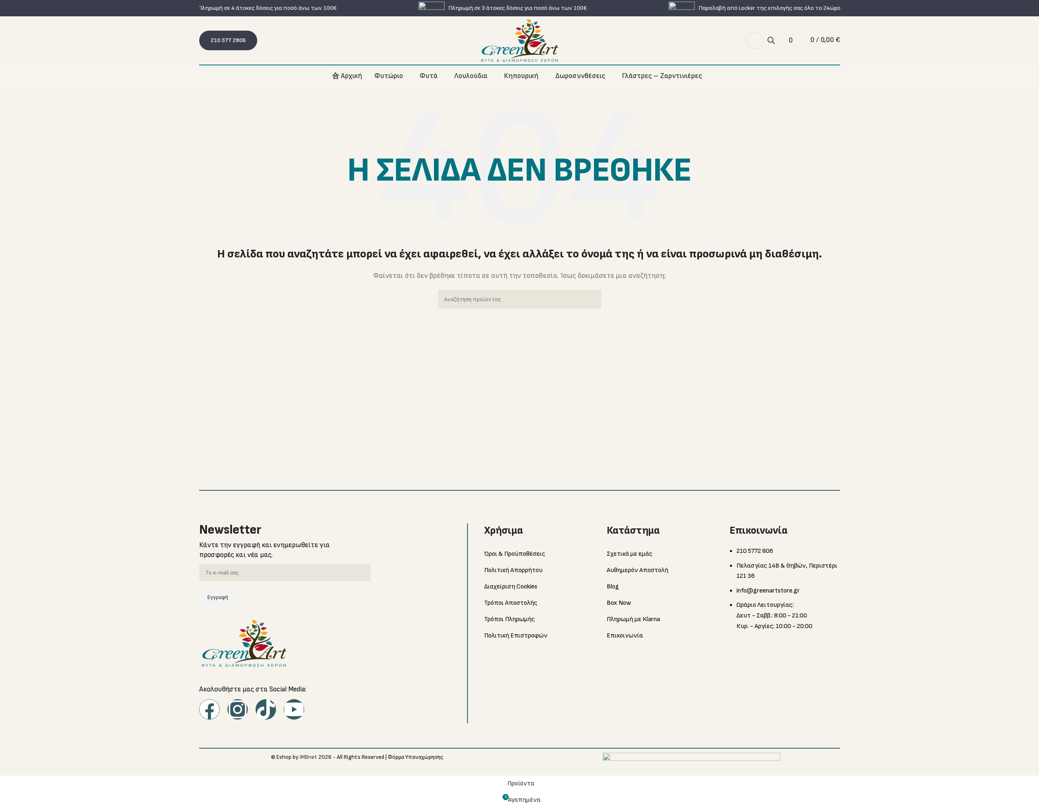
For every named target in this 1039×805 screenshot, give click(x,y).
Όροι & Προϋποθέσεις (514, 554)
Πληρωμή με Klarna (633, 619)
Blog (613, 586)
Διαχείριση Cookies (510, 586)
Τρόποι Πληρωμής (509, 619)
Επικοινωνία (625, 636)
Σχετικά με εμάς (629, 554)
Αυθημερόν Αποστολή (637, 570)
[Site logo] (520, 40)
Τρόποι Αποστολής (510, 603)
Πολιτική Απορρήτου (513, 570)
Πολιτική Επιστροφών (515, 636)
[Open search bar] (771, 41)
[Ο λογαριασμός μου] (754, 40)
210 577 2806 (228, 40)
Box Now (619, 603)
